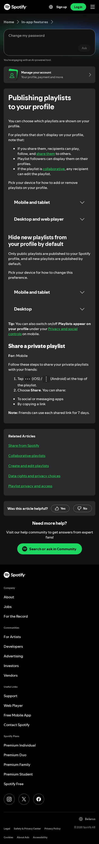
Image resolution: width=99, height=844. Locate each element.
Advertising (13, 656)
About (9, 596)
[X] (23, 799)
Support (10, 695)
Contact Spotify (16, 724)
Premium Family (17, 764)
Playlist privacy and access (30, 485)
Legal (7, 828)
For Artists (12, 636)
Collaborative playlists (26, 455)
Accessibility (40, 837)
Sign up (61, 7)
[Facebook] (38, 799)
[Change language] (51, 7)
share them (45, 153)
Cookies (8, 837)
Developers (13, 646)
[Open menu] (92, 6)
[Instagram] (9, 799)
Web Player (13, 705)
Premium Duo (15, 754)
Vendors (10, 675)
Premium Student (18, 774)
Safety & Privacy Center (27, 828)
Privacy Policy (52, 828)
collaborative (54, 168)
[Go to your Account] (88, 74)
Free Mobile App (17, 715)
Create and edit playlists (28, 465)
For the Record (16, 616)
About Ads (23, 837)
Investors (11, 665)
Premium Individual (20, 745)
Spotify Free (13, 783)
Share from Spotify (23, 445)
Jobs (8, 606)
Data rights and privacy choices (34, 475)
